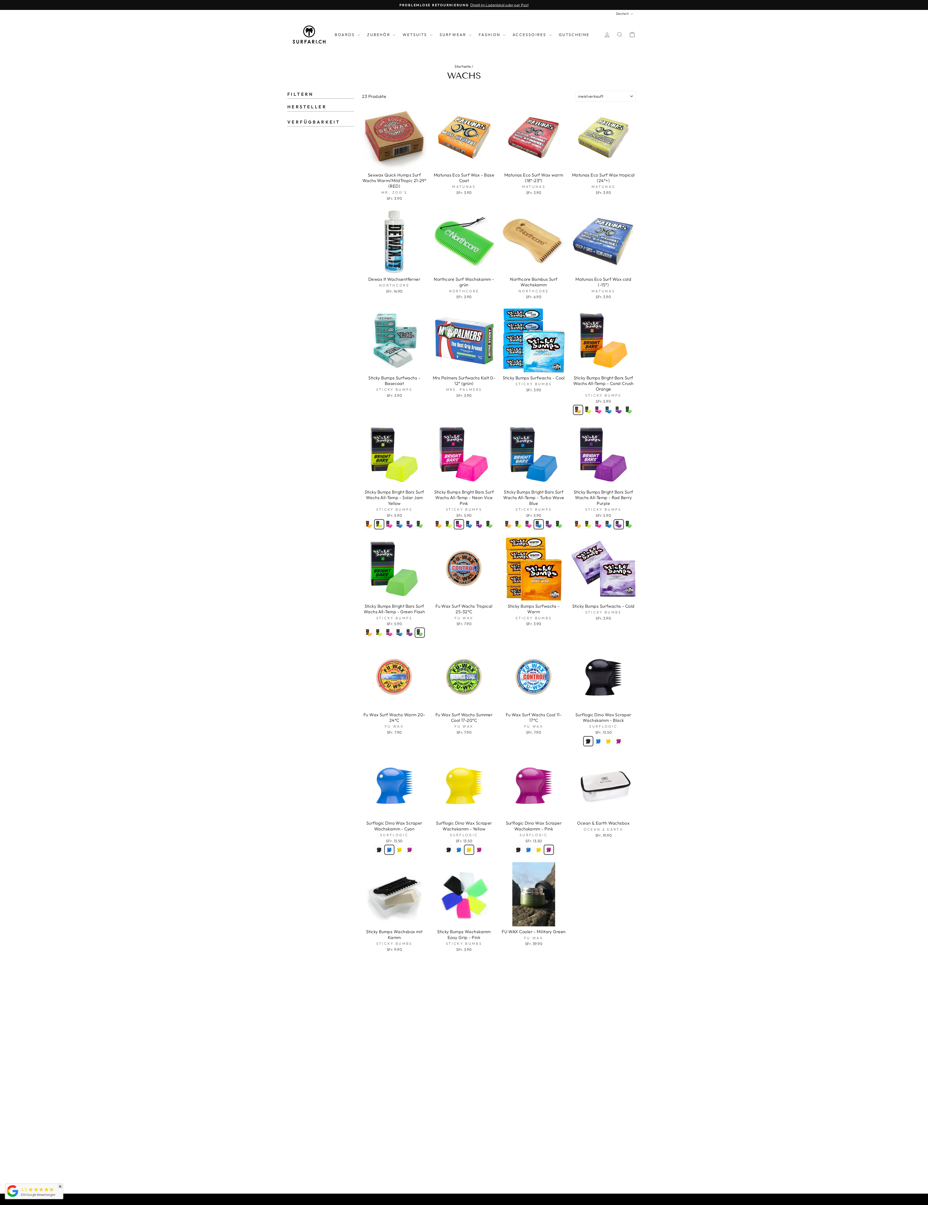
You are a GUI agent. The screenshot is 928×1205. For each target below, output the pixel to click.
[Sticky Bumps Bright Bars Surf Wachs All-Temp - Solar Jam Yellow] (588, 410)
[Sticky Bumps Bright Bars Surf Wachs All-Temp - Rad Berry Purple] (619, 410)
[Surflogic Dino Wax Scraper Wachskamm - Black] (588, 741)
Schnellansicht (394, 164)
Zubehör (379, 34)
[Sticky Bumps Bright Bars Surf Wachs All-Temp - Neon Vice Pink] (598, 410)
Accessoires (530, 34)
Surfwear (454, 34)
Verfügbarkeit (313, 122)
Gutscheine (574, 34)
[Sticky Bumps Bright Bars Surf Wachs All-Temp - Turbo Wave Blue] (608, 410)
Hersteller (307, 107)
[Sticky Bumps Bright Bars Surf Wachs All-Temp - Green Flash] (629, 410)
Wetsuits (416, 34)
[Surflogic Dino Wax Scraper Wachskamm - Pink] (619, 741)
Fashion (490, 34)
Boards (345, 34)
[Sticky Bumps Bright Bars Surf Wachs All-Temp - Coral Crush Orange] (578, 410)
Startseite (463, 66)
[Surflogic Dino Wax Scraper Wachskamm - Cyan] (598, 741)
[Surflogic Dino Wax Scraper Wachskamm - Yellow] (608, 741)
